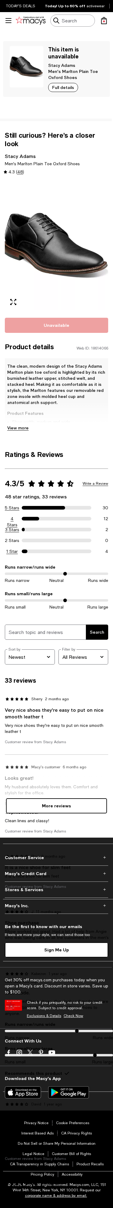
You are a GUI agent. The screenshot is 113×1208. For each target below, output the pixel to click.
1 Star (12, 551)
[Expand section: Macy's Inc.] (56, 906)
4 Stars (12, 519)
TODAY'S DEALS (20, 6)
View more (18, 427)
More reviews (56, 805)
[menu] (8, 20)
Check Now (73, 1016)
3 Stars (12, 529)
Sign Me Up (56, 949)
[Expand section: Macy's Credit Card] (56, 873)
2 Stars (12, 540)
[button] (56, 245)
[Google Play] (68, 1092)
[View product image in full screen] (13, 302)
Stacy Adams (61, 65)
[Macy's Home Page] (31, 20)
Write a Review (95, 483)
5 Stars (12, 507)
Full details (63, 87)
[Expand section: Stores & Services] (56, 890)
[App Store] (23, 1092)
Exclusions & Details (44, 1016)
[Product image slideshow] (56, 245)
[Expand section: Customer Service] (56, 857)
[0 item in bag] (104, 20)
